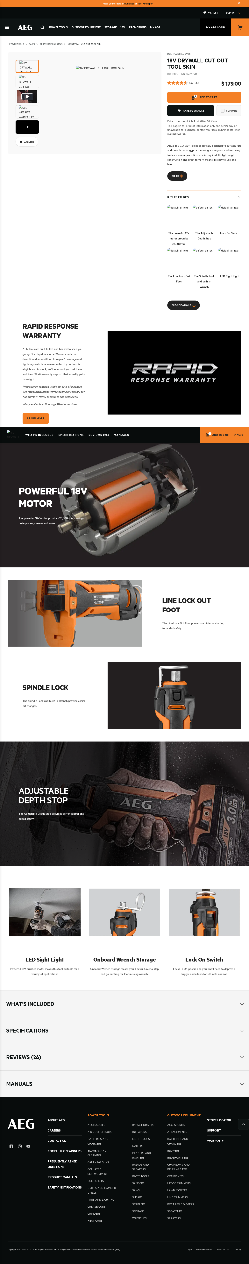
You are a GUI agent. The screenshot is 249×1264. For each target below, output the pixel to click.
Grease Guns (97, 1206)
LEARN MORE (35, 418)
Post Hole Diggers (180, 1204)
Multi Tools (141, 1139)
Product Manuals (62, 1177)
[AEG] (25, 27)
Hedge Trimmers (179, 1183)
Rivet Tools (140, 1176)
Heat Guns (95, 1220)
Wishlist (213, 12)
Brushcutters (177, 1157)
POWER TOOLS (98, 1115)
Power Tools (58, 27)
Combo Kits (96, 1181)
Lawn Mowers (177, 1190)
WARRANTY (215, 1141)
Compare (231, 110)
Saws (136, 1190)
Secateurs (174, 1211)
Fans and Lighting (101, 1199)
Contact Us (57, 1141)
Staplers (139, 1204)
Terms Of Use (223, 1249)
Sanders (138, 1183)
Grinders (94, 1213)
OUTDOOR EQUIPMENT (184, 1115)
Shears (137, 1197)
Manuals (121, 435)
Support (231, 12)
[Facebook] (11, 1147)
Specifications (71, 435)
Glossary (237, 1249)
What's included (39, 435)
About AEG (56, 1120)
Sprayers (174, 1218)
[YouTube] (28, 1147)
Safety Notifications (65, 1187)
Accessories (96, 1125)
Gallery (29, 141)
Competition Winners (65, 1151)
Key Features (178, 197)
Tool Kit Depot (145, 3)
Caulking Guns (98, 1162)
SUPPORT (214, 1130)
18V (122, 27)
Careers (54, 1130)
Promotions (137, 27)
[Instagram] (20, 1147)
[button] (27, 66)
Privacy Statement (204, 1249)
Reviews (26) (99, 435)
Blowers (173, 1150)
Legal (189, 1249)
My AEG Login (215, 27)
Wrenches (139, 1218)
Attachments (177, 1132)
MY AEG (155, 27)
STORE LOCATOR (219, 1120)
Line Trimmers (177, 1197)
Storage (110, 27)
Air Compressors (100, 1132)
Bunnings (129, 3)
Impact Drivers (143, 1125)
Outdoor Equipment (86, 27)
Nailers (137, 1146)
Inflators (139, 1132)
